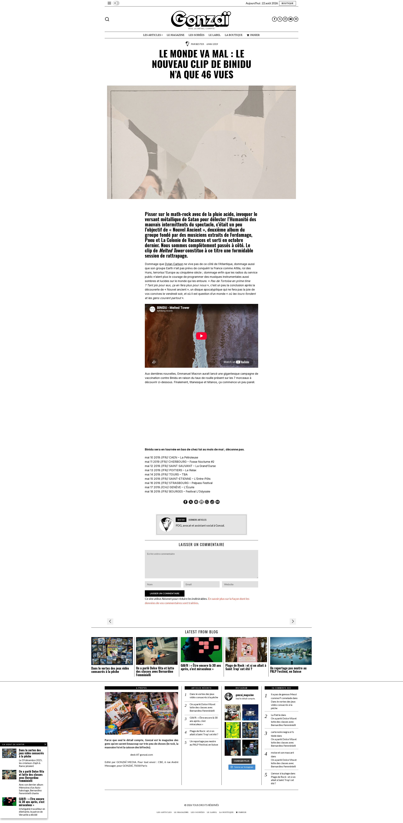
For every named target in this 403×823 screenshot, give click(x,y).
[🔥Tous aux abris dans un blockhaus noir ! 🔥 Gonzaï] (233, 730)
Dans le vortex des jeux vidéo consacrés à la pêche (110, 670)
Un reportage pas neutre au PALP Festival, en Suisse (288, 669)
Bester (200, 44)
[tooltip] (274, 19)
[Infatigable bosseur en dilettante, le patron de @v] (250, 748)
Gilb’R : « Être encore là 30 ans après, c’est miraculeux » (201, 667)
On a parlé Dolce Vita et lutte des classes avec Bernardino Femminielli (155, 671)
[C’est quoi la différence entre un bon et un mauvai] (250, 712)
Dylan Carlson (174, 264)
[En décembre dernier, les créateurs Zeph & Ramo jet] (250, 730)
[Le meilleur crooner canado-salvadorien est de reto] (233, 748)
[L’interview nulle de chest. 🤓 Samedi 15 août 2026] (233, 712)
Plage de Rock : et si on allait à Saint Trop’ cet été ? (245, 667)
